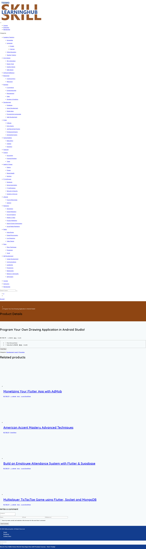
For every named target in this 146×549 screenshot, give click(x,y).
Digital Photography (12, 235)
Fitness (9, 170)
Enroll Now (3, 349)
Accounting (10, 155)
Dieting (9, 167)
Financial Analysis (12, 158)
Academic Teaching (8, 37)
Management (10, 93)
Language (9, 43)
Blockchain (6, 76)
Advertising (10, 209)
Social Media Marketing (13, 226)
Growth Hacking (11, 214)
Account (2, 299)
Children (9, 143)
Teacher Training (11, 55)
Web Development (12, 117)
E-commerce (10, 87)
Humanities (10, 40)
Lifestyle (5, 197)
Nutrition (9, 176)
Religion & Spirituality (13, 274)
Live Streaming (11, 238)
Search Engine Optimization (14, 223)
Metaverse (10, 81)
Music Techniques (11, 247)
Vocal (8, 253)
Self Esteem (10, 276)
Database (9, 105)
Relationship (10, 271)
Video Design (10, 241)
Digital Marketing (11, 211)
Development (7, 102)
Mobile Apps (10, 111)
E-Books (9, 123)
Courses (5, 25)
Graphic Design (11, 67)
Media (5, 229)
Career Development (12, 259)
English (12, 46)
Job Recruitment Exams (13, 129)
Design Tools (10, 64)
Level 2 (16, 352)
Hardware (9, 182)
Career (5, 532)
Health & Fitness (7, 164)
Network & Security (12, 191)
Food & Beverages (12, 200)
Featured (5, 149)
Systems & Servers (12, 194)
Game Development (12, 108)
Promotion (22, 352)
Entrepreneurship (11, 90)
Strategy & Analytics (12, 99)
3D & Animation (11, 61)
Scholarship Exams (12, 135)
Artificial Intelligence (8, 73)
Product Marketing (12, 220)
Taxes (8, 161)
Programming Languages (14, 114)
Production (10, 250)
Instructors (6, 27)
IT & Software (7, 179)
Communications (11, 262)
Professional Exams (12, 132)
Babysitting (10, 141)
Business (5, 84)
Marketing (6, 206)
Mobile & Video (11, 217)
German (12, 49)
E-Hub (5, 120)
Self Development (8, 256)
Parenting (9, 146)
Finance (5, 152)
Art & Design (6, 58)
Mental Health (10, 173)
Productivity (10, 268)
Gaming (9, 203)
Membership (6, 29)
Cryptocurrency (11, 78)
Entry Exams (10, 126)
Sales (8, 96)
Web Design (10, 70)
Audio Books (10, 232)
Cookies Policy (7, 536)
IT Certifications (11, 188)
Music (4, 244)
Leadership (10, 265)
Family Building (7, 138)
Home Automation (12, 185)
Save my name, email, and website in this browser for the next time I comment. (24, 520)
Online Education (11, 52)
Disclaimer (6, 534)
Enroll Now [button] (28, 396)
